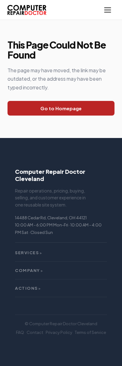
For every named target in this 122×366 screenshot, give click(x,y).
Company (29, 270)
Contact (35, 332)
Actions (28, 288)
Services (29, 252)
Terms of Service (90, 332)
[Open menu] (107, 10)
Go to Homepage (61, 108)
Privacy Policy (59, 332)
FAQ (20, 332)
